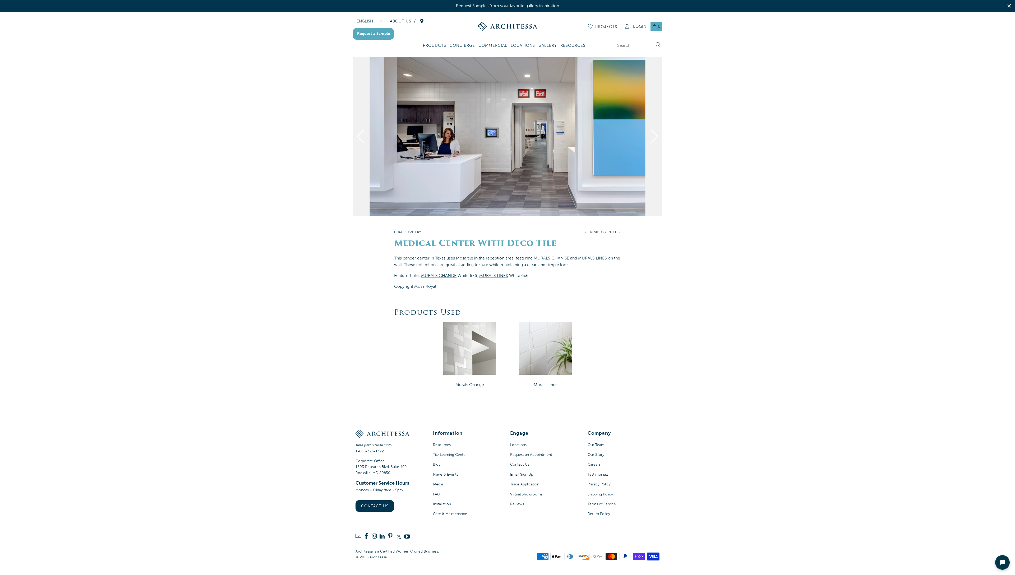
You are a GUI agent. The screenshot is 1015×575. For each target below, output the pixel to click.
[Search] (658, 45)
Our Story (596, 454)
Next (612, 232)
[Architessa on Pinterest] (390, 536)
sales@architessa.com (374, 445)
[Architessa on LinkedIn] (382, 536)
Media (438, 484)
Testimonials (598, 474)
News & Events (445, 474)
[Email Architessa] (358, 536)
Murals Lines (545, 384)
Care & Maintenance (450, 514)
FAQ (436, 494)
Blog (437, 464)
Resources (442, 445)
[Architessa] (507, 26)
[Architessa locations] (421, 21)
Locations (518, 445)
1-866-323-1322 (370, 451)
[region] (507, 6)
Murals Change (469, 384)
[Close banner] (1009, 6)
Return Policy (599, 514)
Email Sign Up (521, 474)
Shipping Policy (600, 494)
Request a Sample (373, 33)
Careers (594, 464)
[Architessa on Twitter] (398, 536)
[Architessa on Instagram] (374, 536)
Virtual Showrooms (526, 494)
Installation (442, 504)
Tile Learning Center (450, 454)
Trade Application (524, 484)
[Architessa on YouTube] (407, 536)
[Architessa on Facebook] (366, 536)
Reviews (517, 504)
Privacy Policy (599, 484)
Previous (595, 232)
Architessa (378, 557)
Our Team (596, 445)
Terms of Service (602, 504)
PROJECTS (606, 26)
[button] (434, 45)
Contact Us (375, 506)
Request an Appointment (531, 454)
